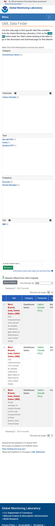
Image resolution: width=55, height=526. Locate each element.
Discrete (6, 182)
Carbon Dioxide (9, 97)
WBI (4, 224)
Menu (5, 17)
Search (9, 268)
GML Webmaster (38, 452)
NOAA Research (10, 519)
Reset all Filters (10, 282)
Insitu (4, 143)
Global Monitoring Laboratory (25, 7)
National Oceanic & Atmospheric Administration (25, 516)
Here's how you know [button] (13, 4)
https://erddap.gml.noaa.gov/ (14, 449)
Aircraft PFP (7, 139)
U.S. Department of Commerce (17, 513)
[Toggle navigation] (49, 17)
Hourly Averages (9, 185)
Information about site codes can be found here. (32, 271)
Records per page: (38, 292)
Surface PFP (8, 146)
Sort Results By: (27, 283)
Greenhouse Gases (11, 55)
